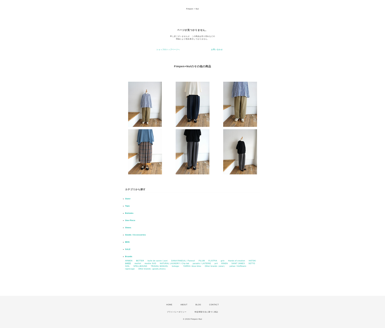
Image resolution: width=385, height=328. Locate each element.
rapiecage (130, 269)
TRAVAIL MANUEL (159, 266)
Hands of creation (236, 261)
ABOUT (183, 305)
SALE (128, 249)
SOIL (127, 266)
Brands (128, 256)
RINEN (224, 263)
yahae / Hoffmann (237, 266)
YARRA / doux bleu (192, 266)
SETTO (251, 263)
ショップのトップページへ (168, 49)
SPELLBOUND (140, 266)
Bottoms (129, 213)
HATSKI (252, 261)
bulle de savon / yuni (158, 261)
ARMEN (128, 261)
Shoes (128, 228)
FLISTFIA (212, 261)
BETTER (140, 261)
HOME (169, 305)
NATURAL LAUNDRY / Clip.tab (174, 263)
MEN (127, 242)
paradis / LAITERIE (202, 263)
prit (216, 263)
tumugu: (176, 266)
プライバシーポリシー (176, 312)
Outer (128, 199)
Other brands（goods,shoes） (152, 269)
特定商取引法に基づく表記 (206, 312)
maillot (138, 263)
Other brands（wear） (215, 266)
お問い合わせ (217, 49)
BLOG (198, 305)
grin (223, 261)
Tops (127, 206)
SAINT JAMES (238, 263)
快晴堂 (128, 263)
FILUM (202, 261)
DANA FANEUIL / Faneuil (183, 261)
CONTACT (214, 305)
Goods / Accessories (135, 235)
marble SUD (150, 263)
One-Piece (130, 220)
